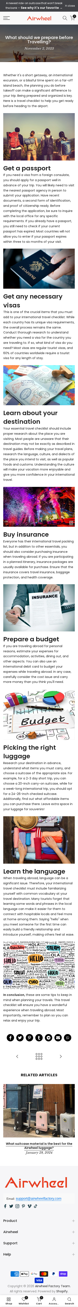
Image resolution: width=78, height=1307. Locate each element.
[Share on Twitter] (20, 1037)
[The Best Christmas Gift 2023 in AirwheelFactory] (61, 1056)
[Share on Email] (58, 1037)
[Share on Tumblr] (39, 1037)
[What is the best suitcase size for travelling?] (17, 1056)
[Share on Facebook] (10, 1037)
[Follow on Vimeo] (29, 1206)
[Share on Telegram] (48, 1037)
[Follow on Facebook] (5, 1206)
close (71, 6)
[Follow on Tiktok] (35, 1206)
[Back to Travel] (39, 1056)
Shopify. (62, 1291)
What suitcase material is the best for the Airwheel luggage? (39, 1145)
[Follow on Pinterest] (23, 1206)
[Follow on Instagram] (17, 1206)
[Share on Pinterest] (29, 1037)
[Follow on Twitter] (11, 1206)
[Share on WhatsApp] (67, 1037)
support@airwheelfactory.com (38, 1198)
